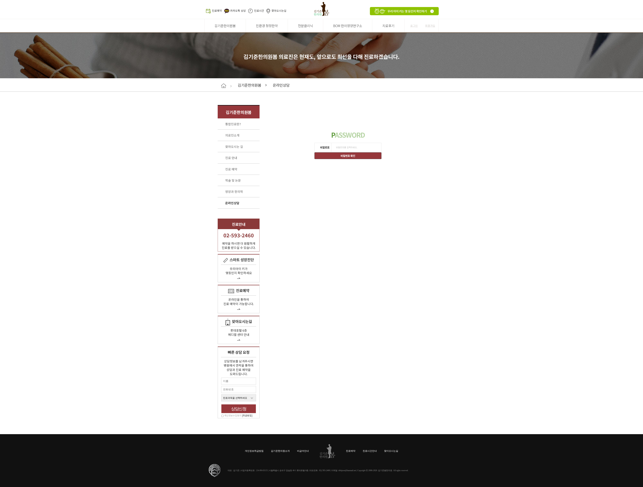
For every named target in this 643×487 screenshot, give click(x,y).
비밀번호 (325, 147)
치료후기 (388, 25)
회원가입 (430, 26)
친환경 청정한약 (267, 25)
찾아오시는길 (279, 10)
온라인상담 (281, 85)
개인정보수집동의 (238, 415)
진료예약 (217, 10)
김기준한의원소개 (280, 451)
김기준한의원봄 (225, 25)
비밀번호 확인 (348, 156)
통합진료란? (233, 124)
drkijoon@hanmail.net (347, 470)
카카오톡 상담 (238, 10)
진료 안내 (231, 158)
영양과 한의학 (234, 191)
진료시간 (259, 10)
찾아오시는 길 (234, 146)
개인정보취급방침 (254, 451)
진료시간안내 (370, 451)
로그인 (414, 26)
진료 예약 (231, 169)
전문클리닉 (305, 25)
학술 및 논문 (233, 180)
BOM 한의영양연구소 (347, 25)
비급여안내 (303, 451)
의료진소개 (232, 135)
